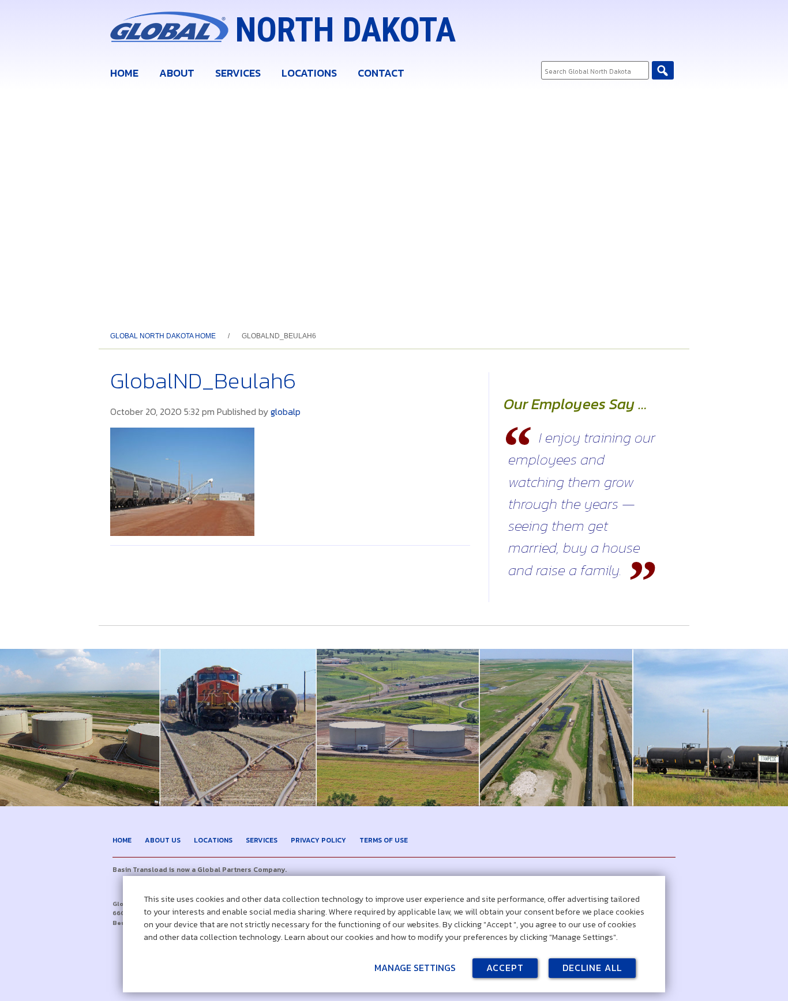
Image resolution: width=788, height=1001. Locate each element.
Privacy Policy (318, 840)
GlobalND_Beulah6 (203, 380)
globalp (286, 411)
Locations (309, 73)
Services (238, 73)
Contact (381, 73)
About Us (163, 840)
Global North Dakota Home (163, 336)
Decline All (592, 967)
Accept (505, 967)
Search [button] (663, 70)
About (176, 73)
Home (124, 73)
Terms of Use (383, 840)
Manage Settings (415, 967)
